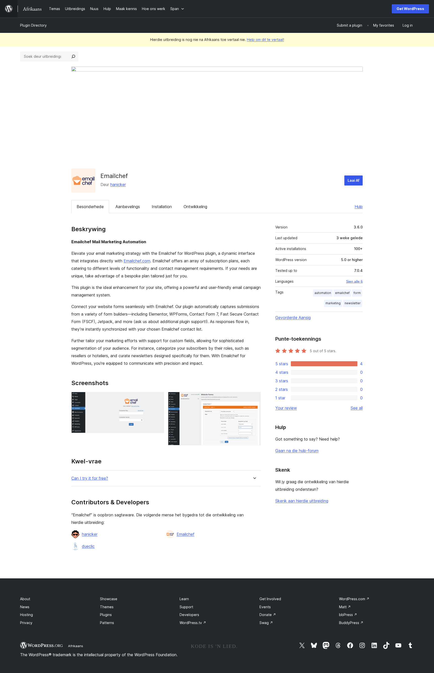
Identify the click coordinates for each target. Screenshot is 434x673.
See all (357, 407)
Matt (345, 607)
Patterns (107, 623)
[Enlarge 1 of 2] (157, 398)
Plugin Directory (33, 25)
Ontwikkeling (195, 206)
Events (265, 607)
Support (186, 607)
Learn (184, 599)
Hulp (359, 206)
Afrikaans (75, 646)
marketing (333, 303)
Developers (189, 615)
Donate (267, 615)
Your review (286, 407)
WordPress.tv (193, 623)
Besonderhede (90, 206)
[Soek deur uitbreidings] (73, 56)
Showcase (108, 599)
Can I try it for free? (89, 478)
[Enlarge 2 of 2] (253, 398)
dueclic (88, 546)
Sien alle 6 (354, 281)
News (24, 607)
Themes (107, 607)
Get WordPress (410, 9)
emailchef (342, 293)
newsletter (353, 303)
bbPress (348, 615)
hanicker (118, 184)
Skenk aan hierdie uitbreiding (301, 500)
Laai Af (353, 180)
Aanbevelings (128, 206)
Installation (162, 206)
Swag (266, 623)
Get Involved (270, 599)
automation (322, 293)
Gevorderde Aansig (293, 317)
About (25, 599)
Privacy (26, 623)
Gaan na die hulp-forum (296, 450)
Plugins (106, 615)
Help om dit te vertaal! (265, 39)
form (357, 293)
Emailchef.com (137, 260)
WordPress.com (354, 599)
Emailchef (185, 534)
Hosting (26, 615)
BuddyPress (351, 623)
